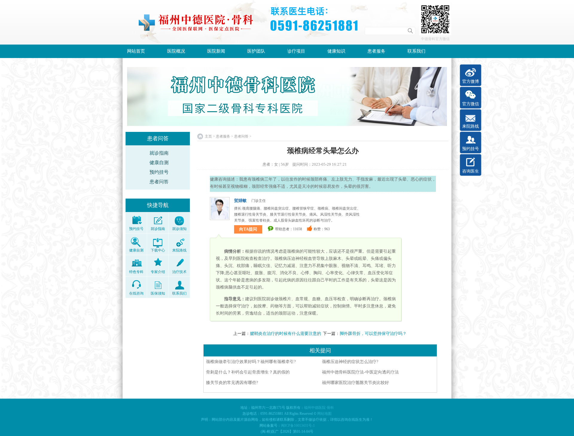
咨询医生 (470, 171)
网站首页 (136, 51)
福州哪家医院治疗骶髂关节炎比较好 (355, 382)
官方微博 (470, 81)
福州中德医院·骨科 (319, 407)
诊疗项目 (296, 51)
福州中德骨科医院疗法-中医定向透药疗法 (360, 372)
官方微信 (470, 104)
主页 (208, 136)
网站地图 (324, 413)
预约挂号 (159, 172)
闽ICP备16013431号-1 (298, 425)
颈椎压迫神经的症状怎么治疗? (350, 361)
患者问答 (159, 181)
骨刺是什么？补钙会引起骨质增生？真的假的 (248, 372)
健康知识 (336, 51)
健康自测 (159, 162)
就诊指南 (159, 153)
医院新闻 (216, 51)
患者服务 (376, 51)
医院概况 (176, 51)
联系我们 (416, 51)
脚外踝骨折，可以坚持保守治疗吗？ (373, 333)
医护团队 (256, 51)
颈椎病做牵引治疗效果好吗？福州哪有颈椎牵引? (251, 361)
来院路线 (470, 126)
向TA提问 (248, 229)
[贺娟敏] (220, 209)
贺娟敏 (240, 200)
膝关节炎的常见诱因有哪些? (232, 382)
